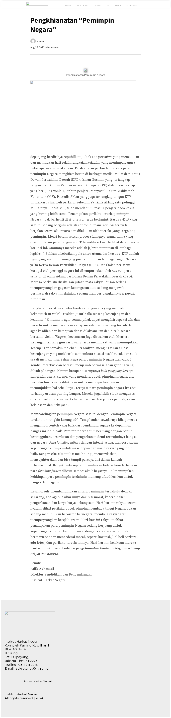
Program (97, 5)
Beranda (68, 5)
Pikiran (118, 5)
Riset (108, 5)
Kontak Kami (131, 5)
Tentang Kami (83, 5)
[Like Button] (33, 58)
